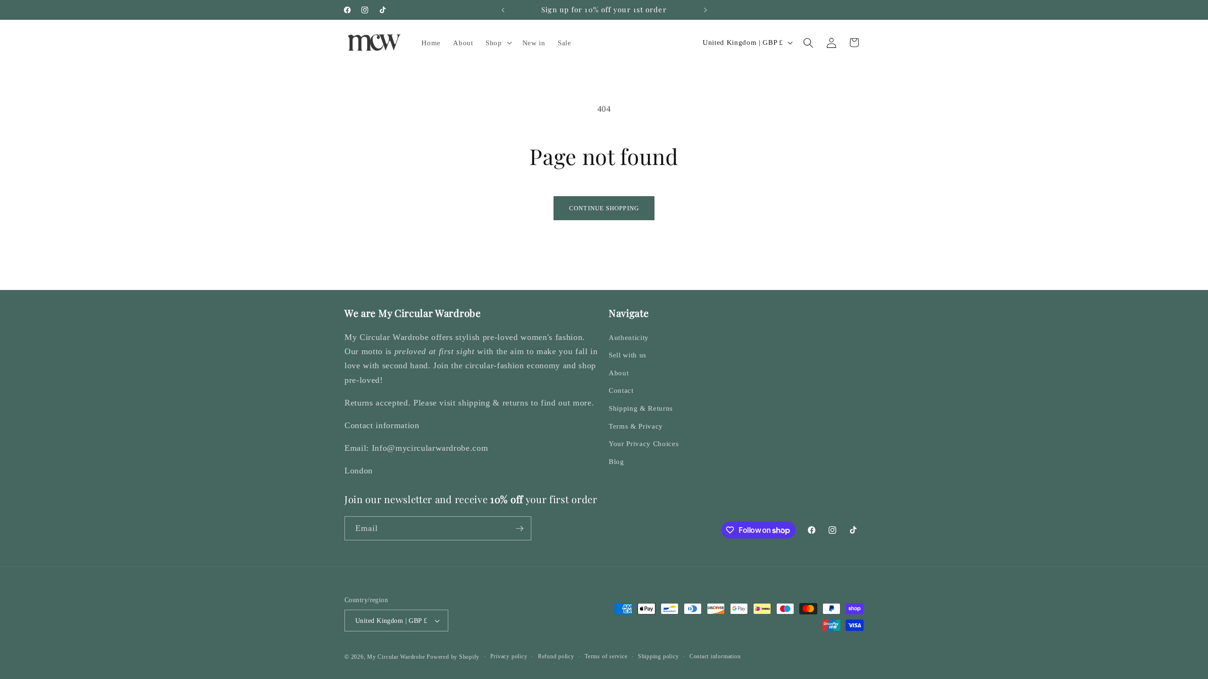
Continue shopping (604, 208)
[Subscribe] (519, 528)
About (619, 373)
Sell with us (627, 355)
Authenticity (629, 337)
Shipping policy (658, 656)
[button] (497, 43)
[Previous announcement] (503, 10)
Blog (616, 461)
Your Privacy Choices (644, 443)
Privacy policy (509, 656)
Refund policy (556, 656)
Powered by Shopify (453, 657)
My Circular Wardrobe (396, 657)
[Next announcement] (705, 10)
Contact (621, 390)
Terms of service (606, 656)
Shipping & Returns (641, 408)
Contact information (715, 656)
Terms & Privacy (636, 426)
